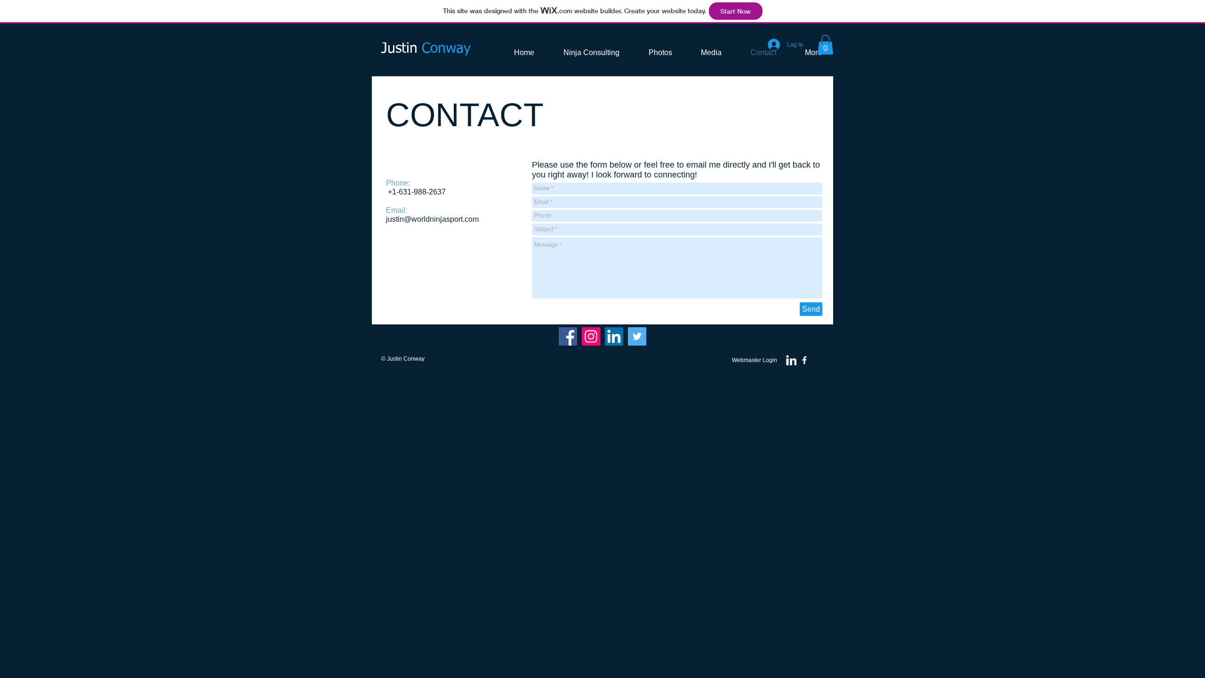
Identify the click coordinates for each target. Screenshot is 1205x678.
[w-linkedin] (791, 360)
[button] (825, 45)
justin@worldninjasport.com (432, 219)
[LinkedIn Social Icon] (614, 336)
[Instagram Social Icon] (591, 336)
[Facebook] (568, 336)
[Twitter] (637, 336)
